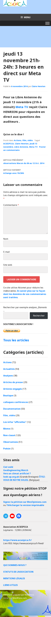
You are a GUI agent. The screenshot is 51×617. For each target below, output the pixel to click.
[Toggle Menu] (47, 23)
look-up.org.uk (11, 476)
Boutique (8, 395)
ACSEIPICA (8, 143)
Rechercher (39, 315)
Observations (10, 441)
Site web (7, 264)
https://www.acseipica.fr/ (17, 540)
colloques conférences (15, 402)
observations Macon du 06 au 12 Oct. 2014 (23, 162)
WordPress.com (20, 598)
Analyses (8, 375)
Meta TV (22, 107)
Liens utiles (10, 585)
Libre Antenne (21, 147)
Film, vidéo (27, 140)
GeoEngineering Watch (15, 470)
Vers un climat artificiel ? (17, 473)
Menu (27, 17)
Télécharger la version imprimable (25, 505)
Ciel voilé (8, 466)
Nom (5, 238)
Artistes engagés (12, 388)
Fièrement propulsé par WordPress (18, 594)
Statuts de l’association (18, 571)
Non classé (9, 435)
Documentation (12, 408)
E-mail (6, 251)
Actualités (9, 368)
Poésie (6, 448)
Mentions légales (14, 578)
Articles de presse (13, 382)
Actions (17, 140)
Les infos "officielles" (14, 422)
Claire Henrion (38, 86)
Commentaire (11, 205)
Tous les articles (16, 340)
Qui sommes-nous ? (14, 565)
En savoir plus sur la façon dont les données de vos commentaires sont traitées (24, 294)
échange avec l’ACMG (13, 171)
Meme (6, 428)
